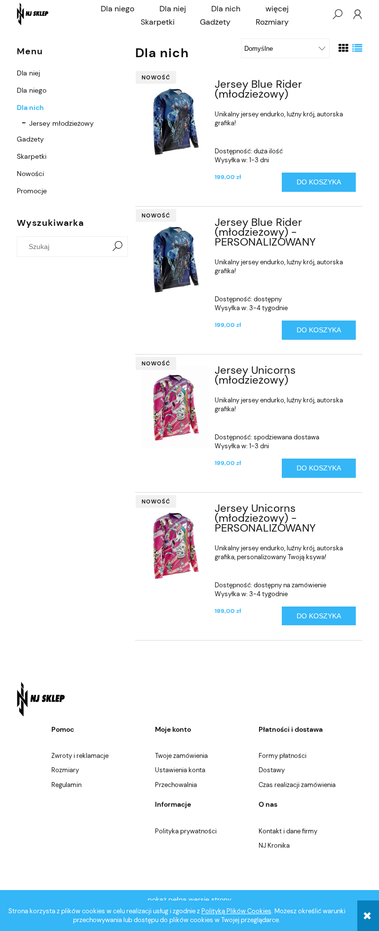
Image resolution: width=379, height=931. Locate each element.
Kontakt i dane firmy (288, 831)
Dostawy (272, 770)
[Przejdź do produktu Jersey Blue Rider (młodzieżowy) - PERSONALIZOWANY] (176, 259)
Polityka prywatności (186, 831)
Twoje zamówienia (181, 756)
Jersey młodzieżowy (61, 123)
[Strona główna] (33, 14)
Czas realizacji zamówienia (297, 785)
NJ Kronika (274, 845)
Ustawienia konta (180, 770)
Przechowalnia (176, 785)
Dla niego (31, 90)
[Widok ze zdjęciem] (343, 48)
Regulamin (66, 785)
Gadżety (30, 139)
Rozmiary (65, 770)
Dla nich (30, 107)
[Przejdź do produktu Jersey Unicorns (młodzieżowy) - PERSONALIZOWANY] (176, 545)
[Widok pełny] (357, 48)
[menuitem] (117, 9)
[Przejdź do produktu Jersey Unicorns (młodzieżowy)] (176, 407)
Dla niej (28, 73)
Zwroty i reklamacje (80, 756)
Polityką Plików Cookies (236, 911)
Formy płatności (282, 756)
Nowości (30, 173)
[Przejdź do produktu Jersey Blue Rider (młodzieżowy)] (176, 121)
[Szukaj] (117, 246)
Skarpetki (31, 156)
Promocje (32, 190)
